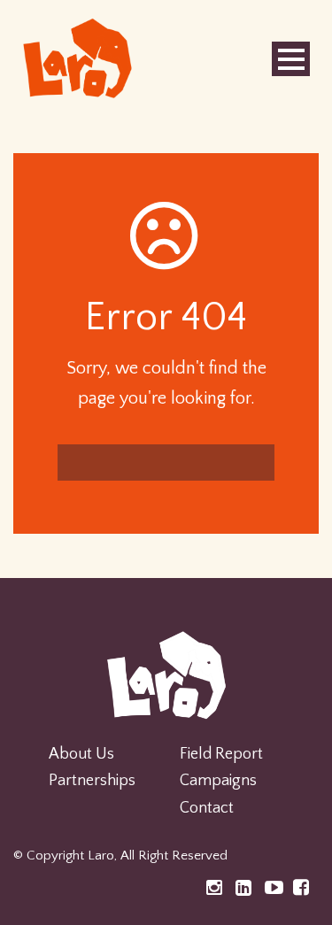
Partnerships (92, 781)
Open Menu (291, 59)
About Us (81, 754)
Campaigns (218, 781)
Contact (207, 808)
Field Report (221, 754)
